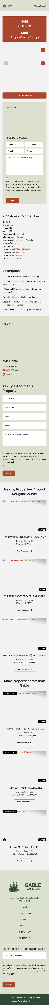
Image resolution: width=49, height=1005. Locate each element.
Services (24, 919)
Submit (12, 200)
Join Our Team (24, 932)
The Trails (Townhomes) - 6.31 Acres (24, 655)
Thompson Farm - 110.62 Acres (25, 787)
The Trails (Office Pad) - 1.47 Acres (24, 596)
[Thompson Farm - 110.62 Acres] (24, 767)
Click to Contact (15, 258)
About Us (24, 925)
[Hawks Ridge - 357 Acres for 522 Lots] (24, 707)
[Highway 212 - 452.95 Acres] (24, 826)
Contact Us (24, 938)
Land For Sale (24, 913)
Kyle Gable (20, 252)
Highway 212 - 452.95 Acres (24, 846)
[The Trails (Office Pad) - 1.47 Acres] (24, 575)
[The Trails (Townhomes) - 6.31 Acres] (24, 634)
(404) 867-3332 (15, 255)
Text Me (9, 374)
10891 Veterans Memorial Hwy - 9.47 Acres (25, 537)
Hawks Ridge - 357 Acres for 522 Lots (25, 729)
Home (24, 907)
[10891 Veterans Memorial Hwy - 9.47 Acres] (24, 516)
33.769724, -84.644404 (21, 249)
